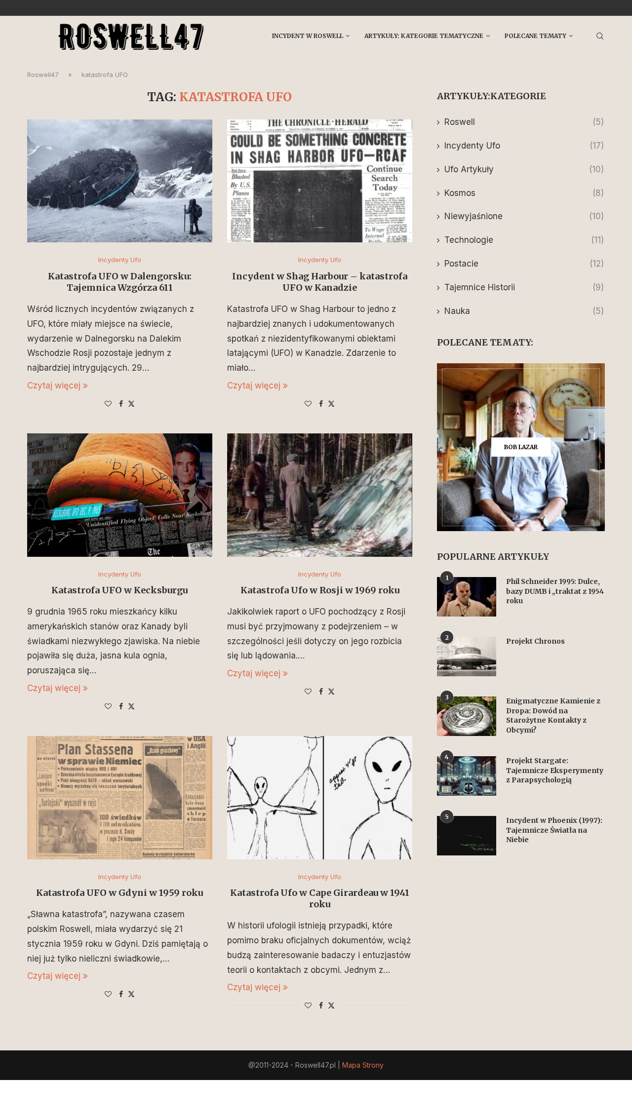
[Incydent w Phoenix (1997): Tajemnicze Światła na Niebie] (466, 835)
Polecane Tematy (535, 35)
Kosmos (524, 193)
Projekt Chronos (535, 641)
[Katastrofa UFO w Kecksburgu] (119, 495)
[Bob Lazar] (521, 447)
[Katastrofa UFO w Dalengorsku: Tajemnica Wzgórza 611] (119, 181)
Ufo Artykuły (524, 169)
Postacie (524, 264)
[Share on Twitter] (131, 403)
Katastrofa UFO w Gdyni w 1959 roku (119, 892)
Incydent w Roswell (307, 35)
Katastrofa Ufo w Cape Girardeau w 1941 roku (319, 898)
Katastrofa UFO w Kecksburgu (119, 590)
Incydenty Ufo (524, 146)
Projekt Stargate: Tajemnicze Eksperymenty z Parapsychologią (554, 770)
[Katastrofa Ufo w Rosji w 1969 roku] (319, 495)
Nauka (524, 311)
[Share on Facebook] (121, 403)
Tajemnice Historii (524, 287)
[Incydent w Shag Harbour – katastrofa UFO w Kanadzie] (319, 181)
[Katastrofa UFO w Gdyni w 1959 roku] (119, 797)
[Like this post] (108, 403)
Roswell (524, 122)
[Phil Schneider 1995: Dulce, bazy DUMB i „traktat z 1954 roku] (466, 597)
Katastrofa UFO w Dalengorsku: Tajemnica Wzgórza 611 (120, 281)
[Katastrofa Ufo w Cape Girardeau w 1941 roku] (319, 797)
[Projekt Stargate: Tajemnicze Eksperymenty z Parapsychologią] (466, 776)
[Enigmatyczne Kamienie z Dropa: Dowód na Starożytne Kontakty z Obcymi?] (466, 716)
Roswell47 (43, 74)
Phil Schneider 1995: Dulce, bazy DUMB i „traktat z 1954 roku (555, 591)
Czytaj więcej (53, 385)
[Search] (600, 36)
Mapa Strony (363, 1065)
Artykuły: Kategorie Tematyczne (423, 35)
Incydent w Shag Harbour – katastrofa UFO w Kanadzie (319, 281)
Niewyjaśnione (524, 216)
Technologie (524, 240)
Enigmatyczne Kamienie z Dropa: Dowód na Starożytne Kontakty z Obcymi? (553, 715)
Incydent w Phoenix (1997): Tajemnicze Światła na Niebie (554, 830)
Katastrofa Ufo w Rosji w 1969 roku (319, 590)
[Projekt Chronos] (466, 656)
